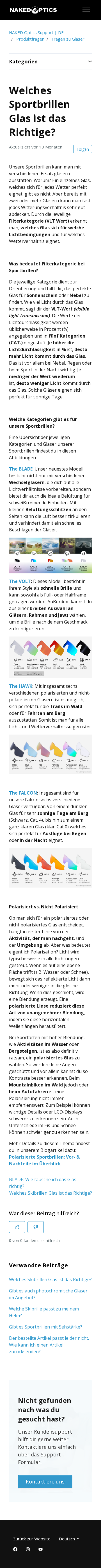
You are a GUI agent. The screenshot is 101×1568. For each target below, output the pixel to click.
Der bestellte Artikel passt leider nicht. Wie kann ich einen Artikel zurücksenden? (49, 1345)
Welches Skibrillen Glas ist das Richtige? (50, 1193)
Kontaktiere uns (45, 1481)
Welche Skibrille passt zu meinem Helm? (44, 1312)
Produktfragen (30, 39)
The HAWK (20, 686)
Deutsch (67, 1539)
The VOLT (20, 581)
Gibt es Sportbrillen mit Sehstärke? (45, 1327)
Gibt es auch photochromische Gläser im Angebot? (48, 1294)
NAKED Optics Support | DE (36, 32)
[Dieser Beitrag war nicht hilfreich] (35, 1227)
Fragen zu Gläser (68, 39)
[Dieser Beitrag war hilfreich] (17, 1227)
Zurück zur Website (31, 1539)
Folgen (83, 149)
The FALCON (23, 793)
